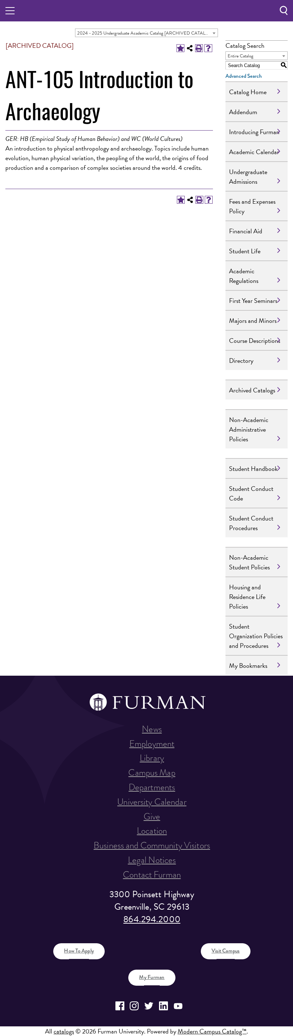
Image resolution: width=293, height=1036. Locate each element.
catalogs (64, 1031)
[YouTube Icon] (178, 1005)
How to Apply (79, 951)
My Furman (151, 977)
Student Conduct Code (251, 493)
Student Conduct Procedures (251, 523)
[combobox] (146, 33)
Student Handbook (253, 468)
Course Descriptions (254, 340)
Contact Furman (152, 874)
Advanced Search (243, 76)
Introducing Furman (254, 132)
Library (152, 758)
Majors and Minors (253, 320)
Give (152, 816)
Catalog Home (248, 92)
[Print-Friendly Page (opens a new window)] (199, 48)
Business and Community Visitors (152, 845)
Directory (241, 360)
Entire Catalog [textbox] (240, 56)
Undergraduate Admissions (248, 176)
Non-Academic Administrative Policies (248, 429)
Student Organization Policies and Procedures (256, 635)
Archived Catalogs (252, 390)
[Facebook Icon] (119, 1005)
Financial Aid (245, 231)
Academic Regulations (243, 275)
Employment (151, 743)
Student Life (244, 251)
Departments (152, 787)
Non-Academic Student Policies (249, 562)
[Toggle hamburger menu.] (10, 10)
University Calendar (151, 801)
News (152, 729)
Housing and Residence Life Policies (247, 596)
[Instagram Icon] (134, 1005)
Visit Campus (226, 951)
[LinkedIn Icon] (163, 1005)
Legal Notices (152, 860)
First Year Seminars (253, 300)
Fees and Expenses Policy (252, 206)
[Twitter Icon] (148, 1005)
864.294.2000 (151, 919)
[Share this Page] (190, 48)
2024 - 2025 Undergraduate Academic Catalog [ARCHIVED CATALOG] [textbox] (145, 33)
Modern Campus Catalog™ (212, 1031)
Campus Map (151, 772)
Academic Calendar (254, 152)
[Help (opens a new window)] (208, 48)
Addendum (243, 112)
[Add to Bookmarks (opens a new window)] (180, 48)
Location (152, 830)
